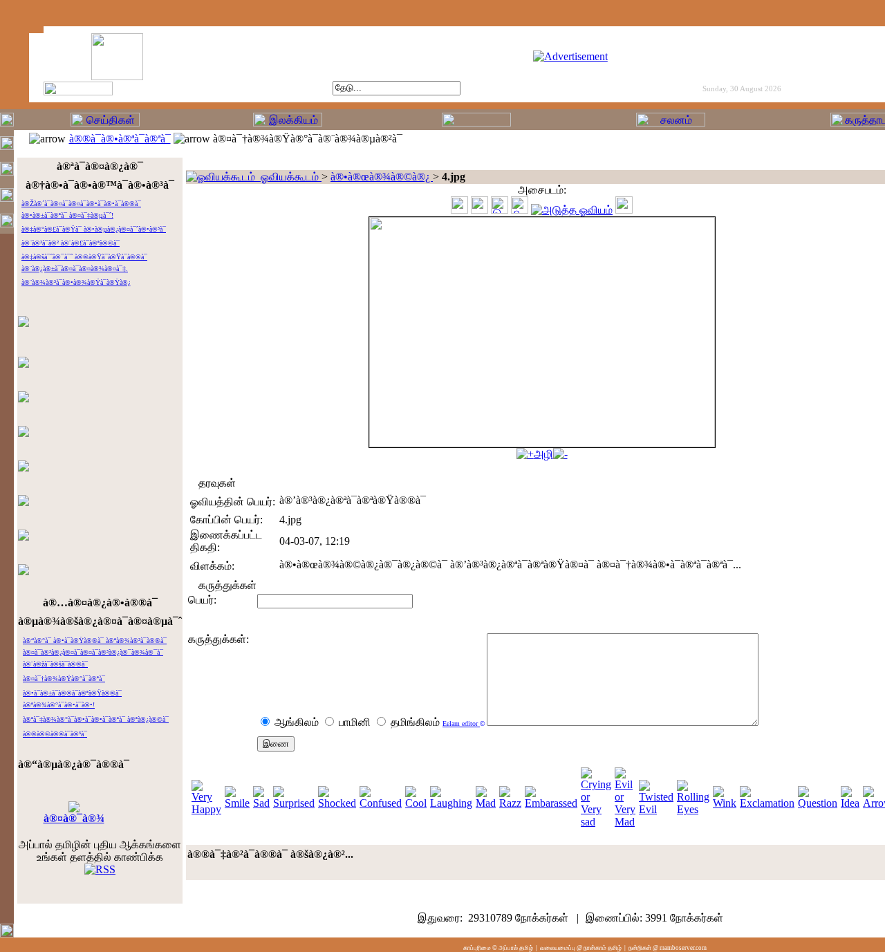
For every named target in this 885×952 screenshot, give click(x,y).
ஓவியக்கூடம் (288, 177)
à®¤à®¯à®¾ (74, 818)
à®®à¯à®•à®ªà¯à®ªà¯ (120, 138)
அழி (543, 454)
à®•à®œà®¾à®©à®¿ (381, 177)
